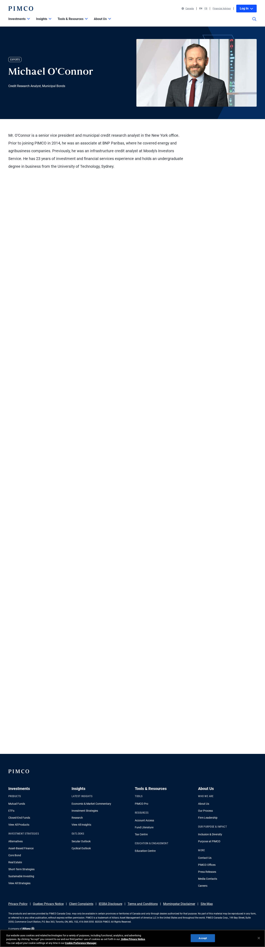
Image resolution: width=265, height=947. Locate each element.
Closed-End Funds (19, 817)
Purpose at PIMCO (209, 841)
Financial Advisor (222, 8)
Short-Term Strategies (21, 869)
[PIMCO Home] (20, 8)
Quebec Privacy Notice (48, 904)
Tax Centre (141, 834)
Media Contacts (207, 878)
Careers (202, 885)
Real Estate (15, 862)
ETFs (11, 810)
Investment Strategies (85, 810)
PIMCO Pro (141, 803)
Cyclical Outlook (81, 848)
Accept (203, 938)
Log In (244, 8)
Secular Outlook (81, 841)
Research (77, 817)
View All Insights (81, 824)
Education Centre (145, 850)
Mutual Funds (16, 803)
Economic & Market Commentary (91, 803)
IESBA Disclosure (110, 904)
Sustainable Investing (21, 876)
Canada (189, 8)
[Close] (259, 938)
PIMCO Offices (207, 864)
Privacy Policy (18, 904)
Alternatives (15, 841)
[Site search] (254, 21)
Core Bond (14, 855)
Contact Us (204, 857)
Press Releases (207, 871)
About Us (203, 803)
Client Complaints (81, 904)
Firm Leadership (207, 817)
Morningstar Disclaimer (179, 904)
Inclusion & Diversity (210, 834)
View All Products (18, 824)
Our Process (205, 810)
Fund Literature (144, 827)
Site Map (207, 904)
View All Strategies (19, 883)
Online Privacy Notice (132, 939)
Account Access (144, 820)
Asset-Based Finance (21, 848)
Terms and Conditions (143, 904)
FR (205, 8)
